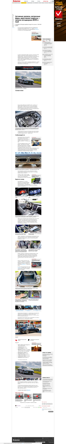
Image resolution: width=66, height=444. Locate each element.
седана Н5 (37, 29)
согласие (43, 409)
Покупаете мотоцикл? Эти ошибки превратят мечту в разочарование (47, 360)
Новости (26, 1)
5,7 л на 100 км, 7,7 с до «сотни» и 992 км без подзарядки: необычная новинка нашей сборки (48, 55)
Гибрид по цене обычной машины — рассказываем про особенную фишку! (47, 365)
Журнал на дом (24, 2)
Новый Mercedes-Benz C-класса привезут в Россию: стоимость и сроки (47, 391)
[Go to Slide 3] (25, 379)
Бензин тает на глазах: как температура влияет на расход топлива (47, 386)
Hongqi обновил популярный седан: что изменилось (47, 388)
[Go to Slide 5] (33, 379)
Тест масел (46, 2)
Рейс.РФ (50, 442)
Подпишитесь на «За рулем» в (28, 402)
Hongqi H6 (36, 28)
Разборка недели (29, 2)
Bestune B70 (24, 264)
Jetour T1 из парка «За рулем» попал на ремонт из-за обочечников (48, 63)
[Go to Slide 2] (21, 379)
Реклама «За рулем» (50, 441)
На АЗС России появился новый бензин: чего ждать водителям (48, 47)
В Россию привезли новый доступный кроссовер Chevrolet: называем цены (48, 379)
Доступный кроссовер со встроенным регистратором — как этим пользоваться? (48, 355)
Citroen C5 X (19, 267)
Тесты (38, 1)
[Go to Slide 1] (17, 379)
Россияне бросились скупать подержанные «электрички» (46, 383)
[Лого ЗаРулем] (16, 1)
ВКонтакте (28, 390)
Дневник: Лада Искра (52, 2)
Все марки (13, 27)
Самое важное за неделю (46, 405)
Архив (52, 442)
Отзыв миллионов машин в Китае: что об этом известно (47, 381)
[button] (40, 443)
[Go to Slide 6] (37, 379)
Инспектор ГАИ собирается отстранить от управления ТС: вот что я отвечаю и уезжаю (48, 51)
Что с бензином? (35, 2)
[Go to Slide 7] (40, 379)
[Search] (52, 438)
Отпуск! (40, 2)
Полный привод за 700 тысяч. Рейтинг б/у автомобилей (48, 59)
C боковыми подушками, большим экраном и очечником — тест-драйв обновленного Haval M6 (48, 43)
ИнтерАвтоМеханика (17, 2)
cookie (23, 443)
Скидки (43, 2)
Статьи (32, 1)
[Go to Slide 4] (29, 379)
